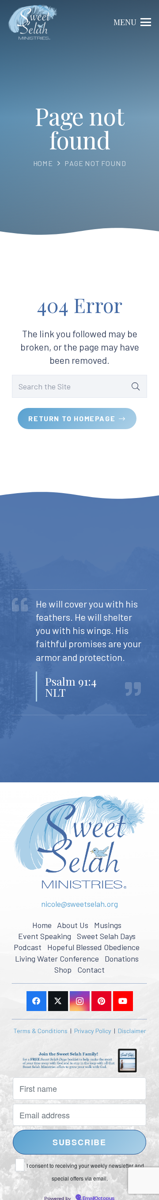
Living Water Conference (57, 958)
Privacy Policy (92, 1030)
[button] (132, 22)
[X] (58, 1001)
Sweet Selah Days (106, 936)
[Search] (136, 386)
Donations (122, 958)
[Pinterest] (101, 1001)
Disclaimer (132, 1030)
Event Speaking (44, 936)
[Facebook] (36, 1001)
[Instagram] (80, 1001)
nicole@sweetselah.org (79, 904)
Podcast (28, 947)
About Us (72, 925)
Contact (91, 969)
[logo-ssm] (32, 22)
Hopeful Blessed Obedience (93, 947)
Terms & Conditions (40, 1030)
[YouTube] (123, 1001)
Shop (63, 969)
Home (43, 163)
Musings (107, 925)
